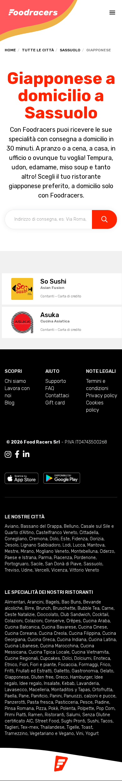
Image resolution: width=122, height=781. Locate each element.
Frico (105, 664)
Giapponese (17, 677)
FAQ (49, 388)
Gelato (106, 671)
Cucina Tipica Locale (48, 652)
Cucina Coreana (21, 633)
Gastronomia (85, 671)
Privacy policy (101, 395)
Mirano (27, 551)
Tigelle (73, 727)
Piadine (102, 702)
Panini (56, 696)
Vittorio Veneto (84, 570)
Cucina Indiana (71, 639)
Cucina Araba (96, 621)
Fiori (23, 664)
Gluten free (42, 677)
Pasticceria (66, 702)
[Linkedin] (26, 454)
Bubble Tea (88, 608)
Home (10, 50)
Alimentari (15, 602)
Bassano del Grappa (41, 526)
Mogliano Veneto (52, 551)
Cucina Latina (102, 639)
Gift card (55, 403)
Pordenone (85, 557)
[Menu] (112, 12)
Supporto (55, 381)
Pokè (53, 708)
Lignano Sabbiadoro (40, 545)
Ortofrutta (102, 689)
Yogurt (92, 733)
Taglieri (11, 727)
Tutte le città (38, 50)
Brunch (43, 608)
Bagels (52, 602)
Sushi (93, 721)
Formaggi (88, 664)
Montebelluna (84, 551)
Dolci (67, 658)
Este (65, 539)
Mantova (95, 545)
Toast (86, 727)
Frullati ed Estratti (34, 671)
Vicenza (59, 570)
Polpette (86, 708)
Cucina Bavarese (59, 627)
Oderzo (107, 551)
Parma (45, 557)
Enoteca (102, 658)
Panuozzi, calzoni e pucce (89, 696)
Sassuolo (70, 50)
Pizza (41, 708)
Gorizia (97, 539)
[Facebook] (17, 454)
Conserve (54, 621)
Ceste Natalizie (20, 614)
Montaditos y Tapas (70, 689)
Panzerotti (15, 702)
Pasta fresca (40, 702)
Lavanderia (88, 683)
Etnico (11, 664)
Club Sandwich (75, 614)
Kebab (68, 683)
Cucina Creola (53, 633)
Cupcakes (50, 658)
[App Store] (21, 478)
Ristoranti (54, 714)
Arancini (35, 602)
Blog (9, 403)
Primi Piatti (15, 714)
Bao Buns (71, 602)
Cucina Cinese (92, 627)
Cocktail (100, 614)
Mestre (11, 551)
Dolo (54, 539)
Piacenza (63, 557)
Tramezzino (16, 733)
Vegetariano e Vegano (52, 733)
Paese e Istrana (20, 557)
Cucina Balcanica (22, 627)
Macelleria (39, 689)
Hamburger (81, 677)
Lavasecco (16, 689)
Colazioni (14, 621)
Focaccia (67, 664)
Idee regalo (30, 683)
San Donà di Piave (63, 564)
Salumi (73, 714)
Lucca (79, 545)
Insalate (52, 683)
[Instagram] (8, 454)
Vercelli (42, 570)
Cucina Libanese (21, 646)
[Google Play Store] (61, 478)
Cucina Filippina (84, 633)
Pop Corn (105, 708)
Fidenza (80, 539)
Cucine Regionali (21, 658)
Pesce (86, 702)
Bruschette (64, 608)
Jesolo (11, 545)
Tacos (107, 721)
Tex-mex (29, 727)
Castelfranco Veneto (56, 532)
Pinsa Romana (19, 708)
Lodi (67, 545)
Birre (29, 608)
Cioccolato (47, 614)
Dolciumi (82, 658)
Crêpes (73, 621)
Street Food (47, 721)
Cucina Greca (41, 639)
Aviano (11, 526)
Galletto (61, 671)
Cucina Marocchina (59, 646)
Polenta (67, 708)
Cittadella (88, 532)
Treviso (12, 570)
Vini (79, 733)
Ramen (35, 714)
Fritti (9, 671)
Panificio (39, 696)
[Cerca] (104, 219)
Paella (11, 696)
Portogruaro (16, 564)
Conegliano (16, 539)
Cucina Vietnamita (90, 652)
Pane (24, 696)
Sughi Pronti (73, 721)
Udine (27, 570)
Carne (108, 608)
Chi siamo (15, 381)
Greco (62, 677)
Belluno (71, 526)
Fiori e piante (43, 664)
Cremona (38, 539)
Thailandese (52, 727)
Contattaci (57, 395)
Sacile (37, 564)
